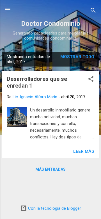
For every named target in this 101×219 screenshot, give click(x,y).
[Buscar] (93, 11)
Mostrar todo (77, 56)
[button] (91, 80)
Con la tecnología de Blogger (54, 208)
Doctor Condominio (50, 24)
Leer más (83, 151)
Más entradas (50, 169)
